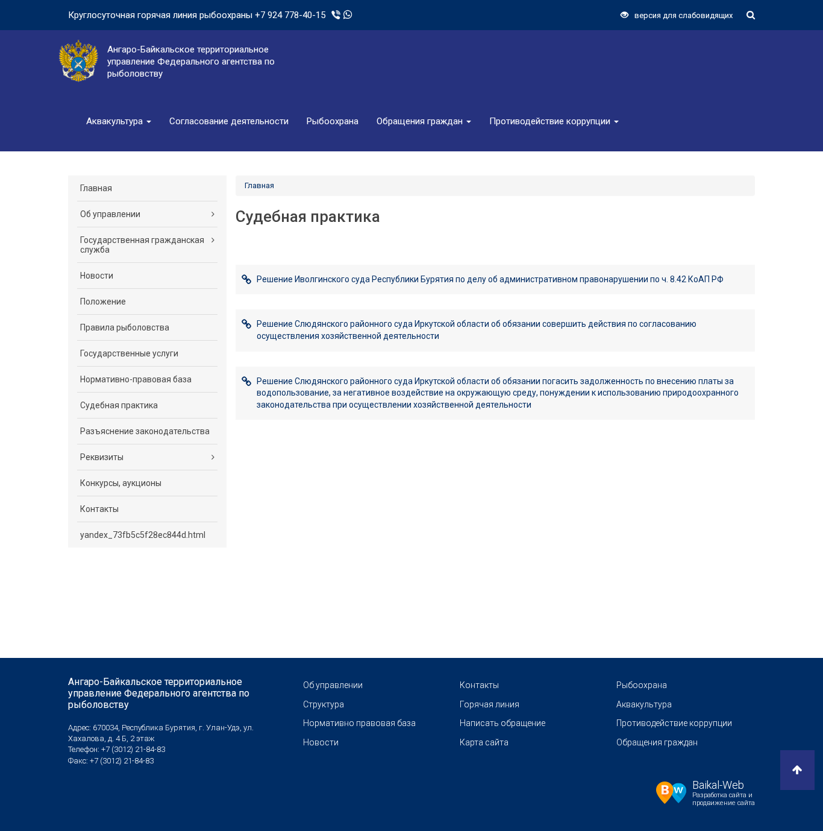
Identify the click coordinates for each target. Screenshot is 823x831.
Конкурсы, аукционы (120, 483)
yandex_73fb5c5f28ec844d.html (142, 535)
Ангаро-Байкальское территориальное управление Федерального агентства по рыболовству (158, 693)
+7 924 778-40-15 (290, 15)
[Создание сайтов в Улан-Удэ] (671, 791)
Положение (103, 301)
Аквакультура (115, 121)
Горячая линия (489, 704)
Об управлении (110, 214)
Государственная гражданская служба (142, 244)
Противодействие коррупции (551, 121)
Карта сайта (484, 742)
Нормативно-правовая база (136, 379)
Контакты (99, 509)
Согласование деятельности (229, 121)
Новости (96, 275)
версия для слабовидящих (683, 15)
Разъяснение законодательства (145, 431)
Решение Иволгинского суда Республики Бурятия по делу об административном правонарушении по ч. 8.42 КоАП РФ (490, 279)
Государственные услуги (129, 353)
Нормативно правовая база (359, 723)
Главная (96, 188)
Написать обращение (502, 723)
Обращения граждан (421, 121)
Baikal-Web (718, 785)
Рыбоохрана (332, 121)
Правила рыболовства (124, 327)
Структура (323, 704)
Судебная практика (119, 405)
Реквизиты (102, 457)
